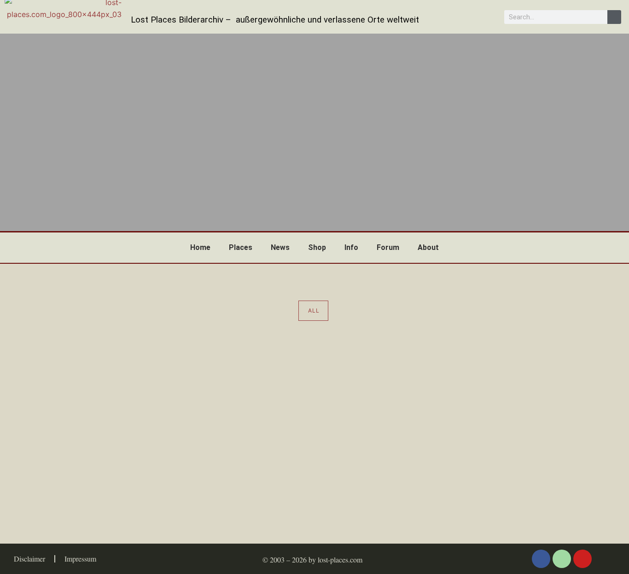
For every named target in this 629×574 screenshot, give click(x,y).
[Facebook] (541, 559)
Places (240, 247)
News (280, 247)
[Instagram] (562, 559)
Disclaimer (29, 558)
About (428, 247)
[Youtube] (582, 559)
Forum (388, 247)
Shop (317, 247)
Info (351, 247)
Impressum (80, 558)
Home (200, 247)
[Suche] (614, 17)
